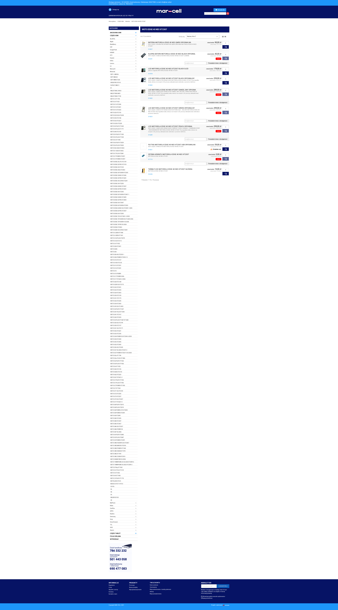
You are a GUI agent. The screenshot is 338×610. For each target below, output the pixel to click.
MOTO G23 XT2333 (115, 290)
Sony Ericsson (114, 522)
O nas (110, 587)
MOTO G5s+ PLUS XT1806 (117, 358)
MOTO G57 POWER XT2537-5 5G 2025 (121, 352)
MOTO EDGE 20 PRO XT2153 (118, 164)
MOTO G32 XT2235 (115, 301)
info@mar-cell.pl (166, 2)
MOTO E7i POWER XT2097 (117, 159)
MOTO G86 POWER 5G (116, 429)
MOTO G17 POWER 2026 (117, 276)
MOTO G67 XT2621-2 (116, 377)
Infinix (111, 60)
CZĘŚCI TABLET (115, 533)
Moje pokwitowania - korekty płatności (160, 589)
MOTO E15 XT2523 (115, 110)
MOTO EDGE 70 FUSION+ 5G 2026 (119, 221)
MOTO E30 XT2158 (115, 118)
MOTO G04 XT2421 (115, 246)
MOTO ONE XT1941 (115, 453)
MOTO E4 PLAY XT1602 (117, 126)
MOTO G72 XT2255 (115, 393)
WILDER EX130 (114, 497)
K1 (111, 88)
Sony (111, 519)
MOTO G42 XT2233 (115, 317)
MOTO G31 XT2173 (115, 298)
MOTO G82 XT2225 (115, 418)
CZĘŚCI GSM (114, 35)
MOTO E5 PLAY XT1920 (117, 134)
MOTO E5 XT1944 (115, 140)
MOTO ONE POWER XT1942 (118, 448)
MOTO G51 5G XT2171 (116, 328)
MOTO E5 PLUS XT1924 (117, 137)
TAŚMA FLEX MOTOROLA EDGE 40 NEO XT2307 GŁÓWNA (170, 169)
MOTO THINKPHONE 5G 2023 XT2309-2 (121, 464)
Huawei (112, 58)
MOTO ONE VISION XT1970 (117, 451)
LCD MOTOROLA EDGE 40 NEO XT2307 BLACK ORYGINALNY (171, 78)
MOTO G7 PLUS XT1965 (117, 382)
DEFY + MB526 (114, 74)
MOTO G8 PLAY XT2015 (117, 404)
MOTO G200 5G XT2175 (117, 284)
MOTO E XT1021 (115, 101)
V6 (111, 489)
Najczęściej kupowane (135, 589)
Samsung (112, 516)
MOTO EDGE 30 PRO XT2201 (118, 178)
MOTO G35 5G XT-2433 (116, 306)
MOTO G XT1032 (115, 243)
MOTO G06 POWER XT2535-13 (119, 257)
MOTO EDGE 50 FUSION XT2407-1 (119, 194)
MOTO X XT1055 (115, 473)
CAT (111, 47)
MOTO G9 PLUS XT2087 (117, 437)
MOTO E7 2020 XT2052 (116, 150)
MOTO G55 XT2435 (115, 342)
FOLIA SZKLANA (115, 536)
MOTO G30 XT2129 (115, 295)
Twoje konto (155, 582)
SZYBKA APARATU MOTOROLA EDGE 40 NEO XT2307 (168, 154)
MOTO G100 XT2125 (116, 262)
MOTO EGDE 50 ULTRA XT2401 (119, 230)
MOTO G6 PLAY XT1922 (117, 361)
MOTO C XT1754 (115, 99)
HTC (111, 55)
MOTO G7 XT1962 (115, 388)
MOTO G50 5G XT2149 (116, 322)
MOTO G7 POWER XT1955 (117, 385)
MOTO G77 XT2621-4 (116, 402)
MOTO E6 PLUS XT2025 (117, 145)
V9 (111, 494)
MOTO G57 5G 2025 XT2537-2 (118, 350)
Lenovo (112, 63)
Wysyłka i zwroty (113, 589)
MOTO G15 (113, 271)
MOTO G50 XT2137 (115, 325)
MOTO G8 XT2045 (115, 415)
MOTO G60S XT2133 (116, 372)
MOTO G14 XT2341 (115, 268)
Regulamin (112, 585)
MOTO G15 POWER (115, 273)
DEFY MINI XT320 (115, 79)
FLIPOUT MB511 (114, 85)
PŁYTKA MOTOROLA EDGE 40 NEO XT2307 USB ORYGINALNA (171, 145)
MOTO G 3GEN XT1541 (116, 235)
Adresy (152, 591)
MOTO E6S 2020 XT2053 (117, 148)
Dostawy (111, 591)
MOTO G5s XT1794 (115, 355)
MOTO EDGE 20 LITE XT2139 (118, 161)
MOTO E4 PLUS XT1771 (117, 129)
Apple (111, 41)
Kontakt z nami (113, 594)
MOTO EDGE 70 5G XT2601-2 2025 (120, 216)
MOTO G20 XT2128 (115, 281)
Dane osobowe (154, 585)
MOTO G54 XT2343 (115, 339)
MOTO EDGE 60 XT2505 (117, 213)
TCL (111, 524)
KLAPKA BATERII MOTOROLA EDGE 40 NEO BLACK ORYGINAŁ (171, 54)
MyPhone (112, 503)
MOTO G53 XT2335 (115, 333)
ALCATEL (112, 39)
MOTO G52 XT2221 (115, 331)
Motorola (112, 71)
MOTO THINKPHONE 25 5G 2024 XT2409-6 (122, 462)
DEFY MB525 (114, 77)
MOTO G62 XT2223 (115, 374)
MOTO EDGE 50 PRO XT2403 (118, 200)
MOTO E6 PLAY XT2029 (117, 142)
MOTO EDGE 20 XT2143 (117, 167)
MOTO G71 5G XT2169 (116, 391)
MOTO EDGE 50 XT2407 (117, 202)
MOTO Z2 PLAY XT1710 (117, 478)
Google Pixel (113, 49)
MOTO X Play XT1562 (116, 467)
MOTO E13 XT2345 (115, 104)
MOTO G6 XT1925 (115, 366)
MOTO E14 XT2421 (115, 107)
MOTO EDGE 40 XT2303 (117, 191)
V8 (111, 492)
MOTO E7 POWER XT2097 (117, 156)
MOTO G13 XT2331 (115, 265)
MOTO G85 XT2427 (115, 423)
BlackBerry (113, 44)
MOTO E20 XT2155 (115, 112)
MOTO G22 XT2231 (115, 287)
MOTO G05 (113, 251)
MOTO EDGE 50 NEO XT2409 (118, 197)
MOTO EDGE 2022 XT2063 (117, 170)
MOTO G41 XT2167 (115, 314)
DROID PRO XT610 (115, 82)
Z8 (111, 500)
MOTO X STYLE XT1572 (117, 470)
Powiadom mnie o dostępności (217, 63)
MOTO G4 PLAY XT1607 (117, 309)
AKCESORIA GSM (115, 32)
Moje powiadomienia (155, 594)
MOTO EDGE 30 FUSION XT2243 (119, 172)
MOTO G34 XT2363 (115, 303)
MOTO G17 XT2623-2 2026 (117, 279)
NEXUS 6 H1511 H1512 (116, 483)
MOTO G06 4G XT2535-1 (117, 254)
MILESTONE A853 (115, 93)
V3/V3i (112, 486)
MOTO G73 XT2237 (115, 396)
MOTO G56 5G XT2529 (116, 347)
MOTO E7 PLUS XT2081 (117, 153)
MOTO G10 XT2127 (115, 260)
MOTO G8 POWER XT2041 (117, 412)
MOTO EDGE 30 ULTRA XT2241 (119, 180)
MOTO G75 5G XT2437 (116, 399)
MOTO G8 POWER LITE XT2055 (119, 410)
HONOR (112, 52)
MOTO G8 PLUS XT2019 (117, 407)
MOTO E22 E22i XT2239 (117, 115)
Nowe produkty (133, 587)
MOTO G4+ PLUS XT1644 (117, 311)
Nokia (111, 505)
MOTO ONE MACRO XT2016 (118, 445)
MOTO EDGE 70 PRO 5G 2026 (118, 224)
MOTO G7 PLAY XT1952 (117, 380)
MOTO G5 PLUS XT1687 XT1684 (119, 320)
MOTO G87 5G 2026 (115, 432)
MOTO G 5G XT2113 (116, 241)
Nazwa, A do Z (202, 37)
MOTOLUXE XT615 (115, 481)
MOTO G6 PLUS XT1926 (117, 363)
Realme (112, 513)
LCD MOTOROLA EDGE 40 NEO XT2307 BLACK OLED (168, 69)
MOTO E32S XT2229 (116, 123)
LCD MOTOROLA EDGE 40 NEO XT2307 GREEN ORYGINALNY (171, 108)
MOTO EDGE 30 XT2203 (117, 183)
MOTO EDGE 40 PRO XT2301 (118, 189)
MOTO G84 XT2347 (115, 421)
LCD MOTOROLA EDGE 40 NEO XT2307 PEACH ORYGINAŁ (170, 126)
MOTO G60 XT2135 (115, 369)
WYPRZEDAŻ (114, 539)
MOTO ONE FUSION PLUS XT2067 (119, 443)
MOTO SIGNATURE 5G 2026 (118, 459)
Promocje (132, 585)
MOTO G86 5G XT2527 (116, 426)
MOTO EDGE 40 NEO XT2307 (118, 186)
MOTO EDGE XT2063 (116, 227)
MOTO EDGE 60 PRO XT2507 (118, 210)
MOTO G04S (113, 249)
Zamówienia (153, 587)
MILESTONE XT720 (115, 96)
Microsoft (112, 69)
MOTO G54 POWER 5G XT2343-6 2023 (121, 336)
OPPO (111, 511)
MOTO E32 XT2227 (115, 120)
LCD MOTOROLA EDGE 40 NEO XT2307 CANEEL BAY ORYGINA (172, 90)
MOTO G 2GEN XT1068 (116, 232)
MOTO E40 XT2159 (115, 131)
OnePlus (112, 508)
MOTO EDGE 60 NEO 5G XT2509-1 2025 (121, 208)
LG (110, 66)
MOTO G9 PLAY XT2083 (117, 434)
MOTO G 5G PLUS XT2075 (117, 238)
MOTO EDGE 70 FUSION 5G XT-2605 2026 (121, 219)
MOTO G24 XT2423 (115, 292)
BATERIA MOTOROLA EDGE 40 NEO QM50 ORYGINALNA (169, 42)
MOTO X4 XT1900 (115, 475)
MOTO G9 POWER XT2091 (117, 440)
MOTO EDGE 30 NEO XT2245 (118, 175)
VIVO (111, 527)
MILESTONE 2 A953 (115, 90)
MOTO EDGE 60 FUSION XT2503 (119, 205)
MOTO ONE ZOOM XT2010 (117, 456)
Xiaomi (112, 530)
